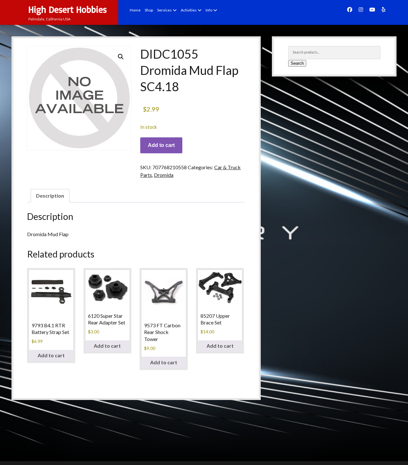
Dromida (163, 175)
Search (297, 63)
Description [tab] (50, 196)
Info (209, 10)
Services (164, 10)
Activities (189, 10)
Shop (149, 10)
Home (135, 10)
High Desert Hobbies (67, 9)
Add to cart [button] (51, 355)
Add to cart (161, 145)
